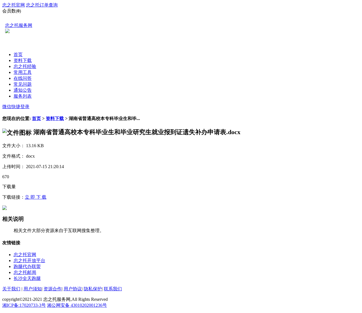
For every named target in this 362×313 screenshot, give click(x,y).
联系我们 (113, 288)
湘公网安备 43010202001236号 (77, 305)
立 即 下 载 (35, 197)
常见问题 (23, 84)
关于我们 (11, 288)
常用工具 (23, 72)
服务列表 (23, 96)
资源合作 (53, 288)
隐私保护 (93, 288)
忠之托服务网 (18, 25)
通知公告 (23, 90)
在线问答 (23, 78)
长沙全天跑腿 (27, 278)
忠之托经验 (25, 66)
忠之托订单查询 (42, 5)
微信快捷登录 (15, 106)
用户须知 (32, 288)
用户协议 (73, 288)
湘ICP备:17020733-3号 (24, 305)
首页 (18, 54)
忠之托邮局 (25, 272)
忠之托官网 (13, 5)
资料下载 (23, 60)
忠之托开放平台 (29, 260)
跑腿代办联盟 (27, 266)
